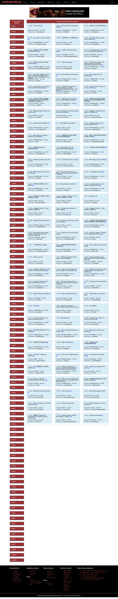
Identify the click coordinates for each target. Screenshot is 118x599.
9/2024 (13, 136)
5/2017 (13, 523)
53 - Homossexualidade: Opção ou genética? (93, 577)
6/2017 (13, 518)
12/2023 (13, 183)
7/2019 (13, 393)
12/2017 (13, 487)
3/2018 (13, 471)
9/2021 (13, 257)
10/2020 (13, 314)
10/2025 (13, 73)
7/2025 (13, 89)
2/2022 (13, 230)
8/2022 (13, 199)
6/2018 (13, 455)
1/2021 (13, 298)
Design (66, 584)
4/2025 (13, 100)
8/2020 (13, 325)
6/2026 (13, 32)
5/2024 (13, 157)
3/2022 (13, 225)
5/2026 (13, 37)
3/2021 (13, 288)
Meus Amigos (67, 581)
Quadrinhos (41, 2)
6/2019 (13, 398)
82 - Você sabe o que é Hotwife (89, 574)
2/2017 (13, 539)
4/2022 (13, 220)
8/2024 (13, 141)
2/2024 (13, 173)
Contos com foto (17, 579)
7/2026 (13, 26)
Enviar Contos (17, 581)
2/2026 (13, 52)
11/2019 (13, 372)
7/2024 (13, 147)
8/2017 (13, 508)
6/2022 (13, 209)
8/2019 (13, 387)
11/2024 (13, 126)
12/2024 (13, 121)
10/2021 (13, 251)
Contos (25, 2)
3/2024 (13, 168)
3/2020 (13, 351)
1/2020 (13, 361)
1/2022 (13, 236)
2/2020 (13, 356)
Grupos (59, 2)
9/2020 (13, 319)
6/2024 (13, 152)
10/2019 (13, 377)
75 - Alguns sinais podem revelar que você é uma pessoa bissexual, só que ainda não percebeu (94, 571)
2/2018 (13, 476)
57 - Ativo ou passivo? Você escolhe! (91, 579)
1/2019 (13, 424)
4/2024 (13, 162)
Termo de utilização (35, 583)
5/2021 (13, 278)
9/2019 (13, 382)
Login (112, 2)
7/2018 (13, 450)
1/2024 (13, 178)
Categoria (16, 572)
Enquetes (66, 590)
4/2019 (13, 408)
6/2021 (13, 272)
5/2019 (13, 403)
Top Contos (16, 576)
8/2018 (13, 445)
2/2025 (13, 110)
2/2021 (13, 293)
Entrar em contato (35, 581)
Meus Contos (67, 572)
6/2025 (13, 94)
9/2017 (13, 502)
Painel (32, 2)
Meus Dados (67, 571)
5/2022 (13, 215)
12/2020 (13, 304)
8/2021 (13, 262)
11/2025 (13, 68)
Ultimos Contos (17, 574)
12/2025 (13, 63)
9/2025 (13, 79)
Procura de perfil (51, 577)
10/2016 (13, 560)
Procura (67, 2)
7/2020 (13, 330)
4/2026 (13, 42)
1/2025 (13, 115)
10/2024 (13, 131)
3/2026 (13, 47)
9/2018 (13, 440)
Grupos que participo (67, 587)
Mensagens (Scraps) (67, 575)
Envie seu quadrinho (33, 573)
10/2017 (13, 497)
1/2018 (13, 482)
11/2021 (13, 246)
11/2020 (13, 309)
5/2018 (13, 461)
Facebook (49, 583)
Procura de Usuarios (50, 571)
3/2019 (13, 414)
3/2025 (13, 105)
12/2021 (13, 241)
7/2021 (13, 267)
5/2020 (13, 340)
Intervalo (15, 571)
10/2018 (13, 435)
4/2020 (13, 345)
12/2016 (13, 550)
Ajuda (31, 579)
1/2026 (13, 58)
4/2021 (13, 283)
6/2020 (13, 335)
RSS (31, 584)
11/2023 (13, 189)
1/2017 (13, 544)
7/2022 (13, 204)
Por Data (15, 577)
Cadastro (51, 2)
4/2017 (13, 529)
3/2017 (13, 534)
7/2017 (13, 513)
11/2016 (13, 555)
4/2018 (13, 466)
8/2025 (13, 84)
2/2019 (13, 419)
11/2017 (13, 492)
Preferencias (67, 583)
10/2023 (13, 194)
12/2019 (13, 366)
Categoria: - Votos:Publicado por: (36, 29)
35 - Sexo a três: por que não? (89, 576)
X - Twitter (49, 584)
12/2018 (13, 429)
